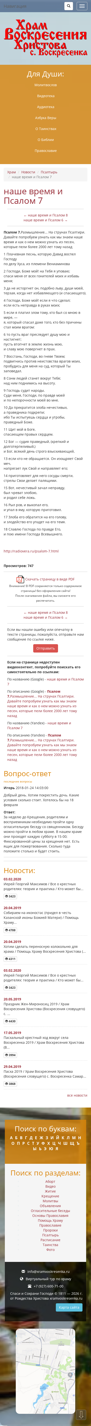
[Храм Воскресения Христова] (45, 38)
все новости (77, 1095)
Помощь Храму (50, 1220)
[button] (68, 6)
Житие (50, 1191)
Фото (50, 1249)
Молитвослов (45, 85)
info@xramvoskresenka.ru (48, 1271)
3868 (12, 1084)
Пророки (50, 1230)
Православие (46, 150)
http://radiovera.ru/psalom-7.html (31, 551)
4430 (12, 1021)
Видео (50, 1186)
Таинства (50, 1244)
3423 (12, 896)
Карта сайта (69, 1307)
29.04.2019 (12, 1066)
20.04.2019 (12, 907)
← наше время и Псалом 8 (46, 215)
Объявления (50, 1205)
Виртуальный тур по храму (48, 1279)
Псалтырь (49, 172)
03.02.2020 (12, 879)
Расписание (50, 1240)
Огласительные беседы (50, 1210)
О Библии (46, 139)
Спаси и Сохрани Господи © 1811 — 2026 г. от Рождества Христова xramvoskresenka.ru (46, 1296)
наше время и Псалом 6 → (46, 220)
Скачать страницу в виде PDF (49, 579)
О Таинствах (45, 128)
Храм (11, 172)
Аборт (50, 1181)
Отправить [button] (45, 648)
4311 (12, 959)
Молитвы (50, 1201)
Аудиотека (45, 106)
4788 (12, 930)
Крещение (50, 1196)
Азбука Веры (45, 117)
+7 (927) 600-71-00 (48, 1286)
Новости (28, 172)
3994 (12, 1055)
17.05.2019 (12, 1032)
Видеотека (46, 95)
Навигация (15, 6)
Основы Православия (50, 1215)
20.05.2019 (12, 999)
